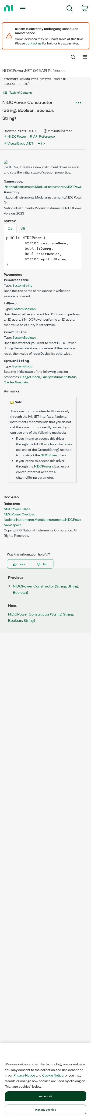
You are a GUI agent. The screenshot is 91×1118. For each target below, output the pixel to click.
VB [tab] (23, 228)
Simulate (21, 381)
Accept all (45, 1096)
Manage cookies (45, 1109)
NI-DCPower (16, 136)
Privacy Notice (24, 1075)
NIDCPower (49, 454)
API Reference (44, 136)
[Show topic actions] (78, 102)
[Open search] (73, 56)
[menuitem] (69, 9)
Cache (9, 381)
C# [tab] (10, 228)
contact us (34, 43)
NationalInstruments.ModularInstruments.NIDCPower (43, 186)
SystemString (22, 285)
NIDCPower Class (17, 508)
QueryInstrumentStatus (59, 376)
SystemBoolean (24, 308)
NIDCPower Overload (19, 514)
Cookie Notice (52, 1075)
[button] (42, 92)
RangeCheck (30, 376)
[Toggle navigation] (23, 8)
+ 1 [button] (40, 143)
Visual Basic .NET (20, 143)
